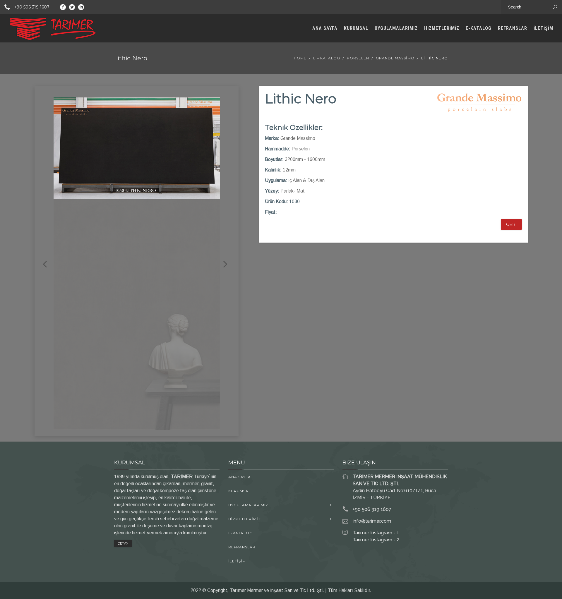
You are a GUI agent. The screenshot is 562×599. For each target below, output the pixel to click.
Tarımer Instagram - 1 (376, 533)
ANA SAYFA (324, 28)
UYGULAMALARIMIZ (396, 28)
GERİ (511, 224)
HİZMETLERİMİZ (441, 28)
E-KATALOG (478, 28)
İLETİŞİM (543, 28)
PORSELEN (358, 58)
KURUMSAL (356, 28)
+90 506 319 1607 (31, 7)
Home (300, 58)
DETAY (123, 543)
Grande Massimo (395, 58)
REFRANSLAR (512, 28)
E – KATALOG (326, 58)
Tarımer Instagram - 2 (376, 540)
